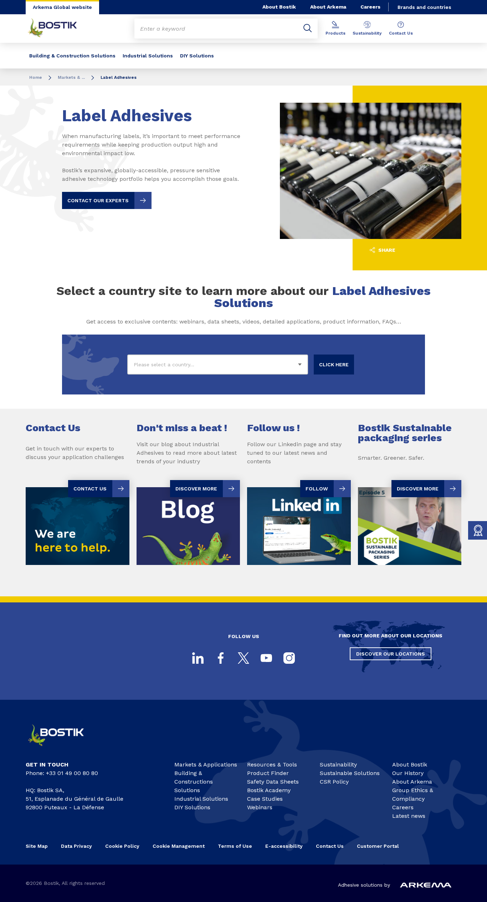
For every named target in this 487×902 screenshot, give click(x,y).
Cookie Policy (122, 846)
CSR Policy (334, 781)
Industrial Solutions (148, 55)
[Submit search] (308, 29)
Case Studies (265, 798)
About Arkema (328, 7)
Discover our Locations (390, 654)
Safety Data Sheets (273, 781)
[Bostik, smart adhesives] (62, 748)
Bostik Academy (269, 790)
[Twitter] (243, 658)
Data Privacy (76, 846)
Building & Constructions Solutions (193, 782)
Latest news (408, 815)
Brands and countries (424, 7)
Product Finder (268, 773)
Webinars (259, 807)
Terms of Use (235, 846)
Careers (370, 7)
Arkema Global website (62, 7)
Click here (334, 364)
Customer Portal (378, 846)
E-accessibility (284, 846)
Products (335, 33)
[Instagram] (289, 658)
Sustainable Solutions (350, 773)
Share (386, 250)
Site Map (37, 846)
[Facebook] (220, 658)
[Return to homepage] (58, 28)
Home (35, 77)
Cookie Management (179, 846)
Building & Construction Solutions (72, 55)
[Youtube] (266, 658)
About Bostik (279, 7)
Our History (408, 773)
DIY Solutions (197, 55)
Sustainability (367, 33)
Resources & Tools (272, 764)
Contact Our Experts (98, 200)
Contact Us (401, 33)
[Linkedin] (198, 658)
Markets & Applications (205, 764)
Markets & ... (71, 77)
